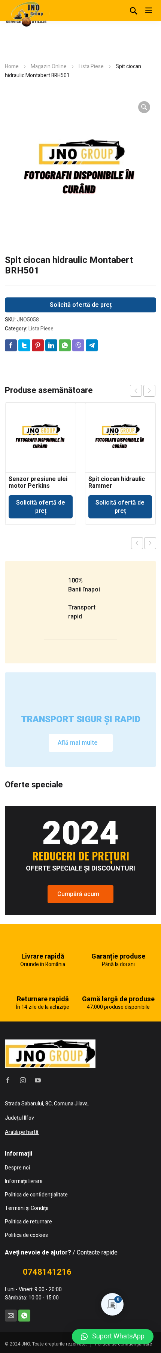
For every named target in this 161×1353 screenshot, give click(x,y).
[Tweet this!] (24, 345)
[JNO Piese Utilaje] (27, 13)
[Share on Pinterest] (38, 345)
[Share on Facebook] (11, 345)
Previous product (137, 543)
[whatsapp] (24, 1316)
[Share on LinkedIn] (51, 345)
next (149, 391)
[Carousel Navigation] (142, 391)
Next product (150, 543)
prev (136, 391)
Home (12, 66)
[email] (11, 1316)
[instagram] (23, 1080)
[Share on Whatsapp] (65, 345)
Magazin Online (49, 66)
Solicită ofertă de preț (81, 304)
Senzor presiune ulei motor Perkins (38, 482)
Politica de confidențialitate (123, 1344)
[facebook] (8, 1080)
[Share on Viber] (78, 345)
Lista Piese (91, 66)
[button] (113, 1336)
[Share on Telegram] (92, 345)
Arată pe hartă (22, 1132)
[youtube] (38, 1080)
